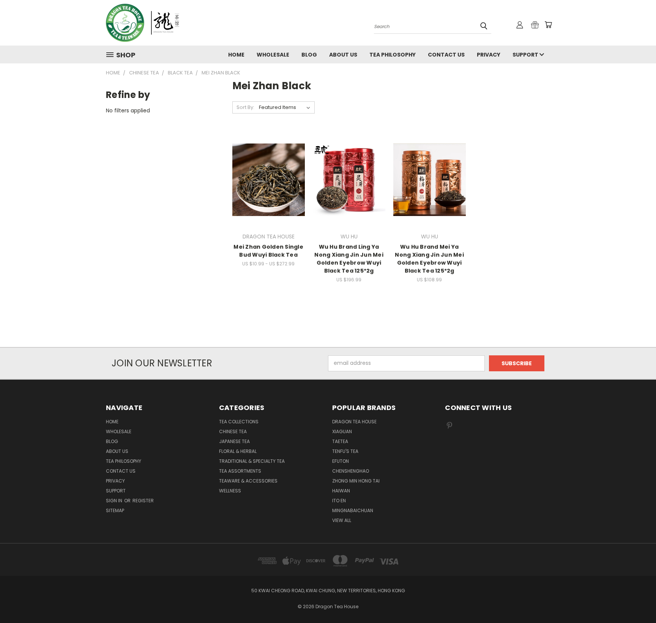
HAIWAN (341, 490)
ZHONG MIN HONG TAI (356, 481)
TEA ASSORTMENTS (240, 471)
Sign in (114, 500)
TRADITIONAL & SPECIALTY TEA (252, 461)
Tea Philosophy (392, 54)
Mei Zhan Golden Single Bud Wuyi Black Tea (268, 251)
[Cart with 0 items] (548, 24)
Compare (266, 179)
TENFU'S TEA (345, 451)
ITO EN (339, 500)
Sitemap (115, 510)
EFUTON (340, 461)
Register (143, 500)
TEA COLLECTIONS (239, 421)
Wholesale (273, 54)
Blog (309, 54)
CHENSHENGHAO (350, 471)
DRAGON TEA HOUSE (354, 421)
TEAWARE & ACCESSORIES (248, 481)
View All (341, 520)
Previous (636, 599)
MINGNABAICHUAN (352, 510)
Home (236, 54)
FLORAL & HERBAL (238, 451)
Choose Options (269, 193)
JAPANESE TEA (234, 441)
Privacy (488, 54)
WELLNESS (230, 490)
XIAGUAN (342, 431)
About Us (343, 54)
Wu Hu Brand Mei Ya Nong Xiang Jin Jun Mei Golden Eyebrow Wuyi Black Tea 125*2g (429, 258)
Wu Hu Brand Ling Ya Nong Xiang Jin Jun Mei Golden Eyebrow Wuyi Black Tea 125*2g (348, 258)
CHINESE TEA (233, 431)
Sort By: (245, 107)
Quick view (268, 164)
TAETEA (340, 441)
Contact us (446, 54)
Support (525, 54)
